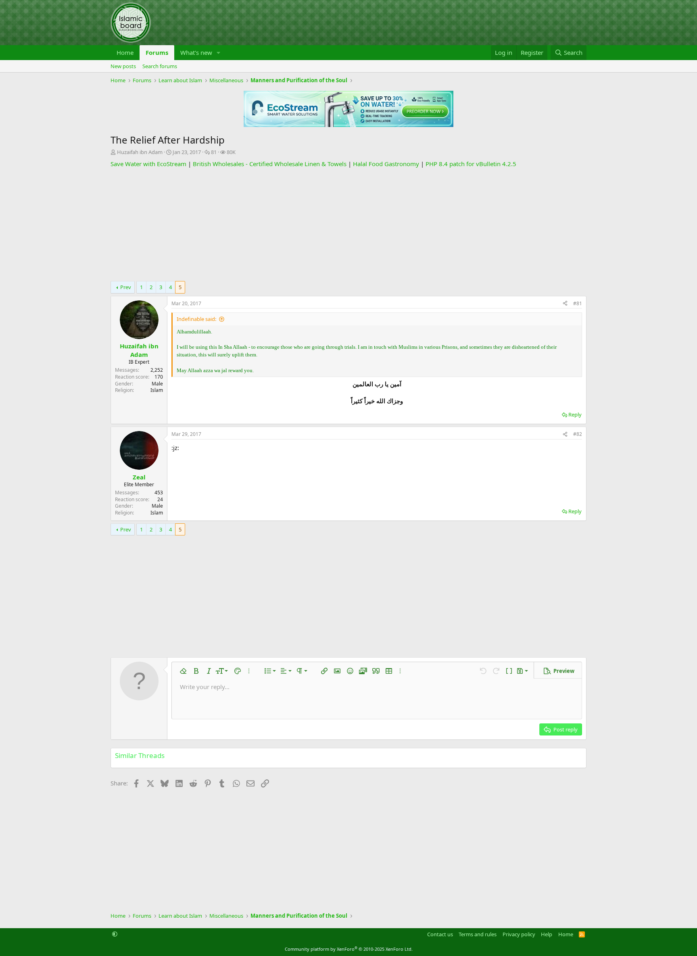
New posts (123, 66)
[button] (218, 52)
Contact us (440, 934)
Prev (125, 287)
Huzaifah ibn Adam (140, 152)
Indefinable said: (196, 319)
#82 (577, 434)
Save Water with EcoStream (148, 164)
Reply (575, 414)
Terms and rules (478, 934)
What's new (196, 52)
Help (546, 934)
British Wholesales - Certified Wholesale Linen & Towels (269, 164)
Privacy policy (519, 934)
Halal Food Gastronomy (386, 164)
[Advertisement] (348, 224)
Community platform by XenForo (349, 949)
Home (125, 52)
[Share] (565, 303)
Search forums (159, 66)
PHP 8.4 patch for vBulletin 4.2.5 (471, 164)
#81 (577, 303)
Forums (157, 52)
